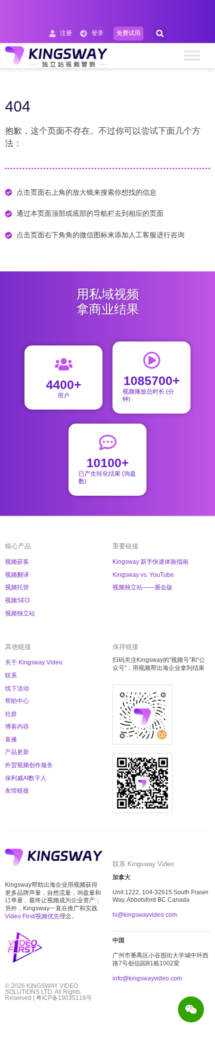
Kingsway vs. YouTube (143, 574)
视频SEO (17, 600)
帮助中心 (17, 700)
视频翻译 (17, 574)
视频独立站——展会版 (142, 587)
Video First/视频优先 (32, 916)
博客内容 (17, 726)
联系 (11, 675)
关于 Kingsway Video (33, 662)
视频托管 (17, 587)
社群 (11, 714)
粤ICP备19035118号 (64, 997)
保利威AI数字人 (25, 778)
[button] (160, 33)
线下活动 (17, 688)
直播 (11, 739)
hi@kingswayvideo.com (144, 914)
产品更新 (17, 752)
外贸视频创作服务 (29, 765)
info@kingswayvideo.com (147, 978)
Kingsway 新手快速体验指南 (150, 561)
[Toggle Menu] (192, 55)
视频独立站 (20, 613)
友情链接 (17, 790)
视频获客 (17, 561)
